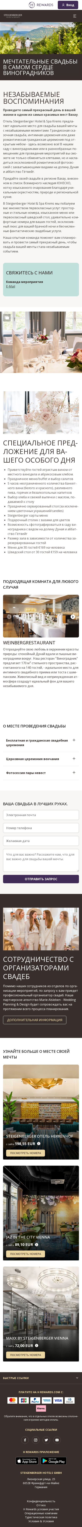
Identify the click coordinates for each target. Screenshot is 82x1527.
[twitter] (46, 1440)
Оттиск (41, 1505)
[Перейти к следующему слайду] (73, 617)
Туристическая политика (41, 1517)
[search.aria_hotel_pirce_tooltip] (39, 1144)
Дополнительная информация (34, 1020)
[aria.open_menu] (74, 16)
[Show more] (7, 317)
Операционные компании (41, 1513)
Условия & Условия (41, 1521)
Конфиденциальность (41, 1501)
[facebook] (25, 1440)
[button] (41, 342)
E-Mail (10, 286)
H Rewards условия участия (41, 1509)
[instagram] (35, 1440)
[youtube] (57, 1440)
